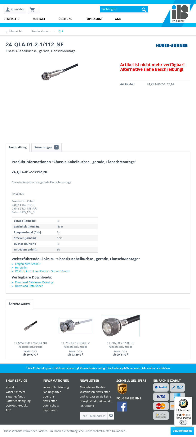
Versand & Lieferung (56, 387)
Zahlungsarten (52, 392)
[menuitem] (15, 10)
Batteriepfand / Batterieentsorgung (18, 399)
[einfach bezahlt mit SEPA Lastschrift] (171, 387)
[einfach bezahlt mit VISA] (161, 397)
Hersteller (21, 267)
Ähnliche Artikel (19, 304)
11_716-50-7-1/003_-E (120, 344)
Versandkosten (88, 368)
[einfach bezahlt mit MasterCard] (161, 406)
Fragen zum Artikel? (27, 264)
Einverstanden (182, 431)
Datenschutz (51, 405)
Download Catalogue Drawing (33, 282)
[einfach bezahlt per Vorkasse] (171, 406)
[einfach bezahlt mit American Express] (171, 397)
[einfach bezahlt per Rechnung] (161, 415)
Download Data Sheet (28, 286)
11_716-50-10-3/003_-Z (75, 344)
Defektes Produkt (17, 405)
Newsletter (50, 401)
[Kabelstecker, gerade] (30, 325)
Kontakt (39, 19)
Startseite (11, 19)
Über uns (65, 19)
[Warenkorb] (34, 9)
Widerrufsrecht (15, 392)
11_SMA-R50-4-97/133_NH (30, 344)
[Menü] (190, 399)
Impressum (94, 19)
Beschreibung (18, 147)
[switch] (183, 422)
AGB (118, 19)
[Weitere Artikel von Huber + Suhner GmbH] (171, 48)
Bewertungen (45, 147)
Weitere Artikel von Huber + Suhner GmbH (41, 271)
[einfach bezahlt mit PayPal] (161, 387)
